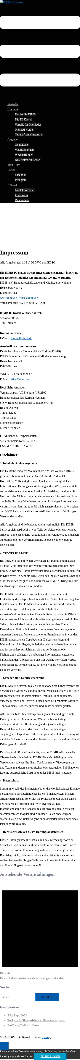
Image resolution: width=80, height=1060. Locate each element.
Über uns (12, 109)
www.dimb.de (8, 297)
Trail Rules (13, 164)
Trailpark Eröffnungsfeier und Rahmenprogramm (36, 1020)
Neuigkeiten (22, 144)
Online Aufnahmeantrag (29, 134)
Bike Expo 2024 (17, 1015)
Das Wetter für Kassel (28, 159)
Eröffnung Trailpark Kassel (23, 1025)
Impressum (21, 195)
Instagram (20, 179)
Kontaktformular (24, 190)
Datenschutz (22, 200)
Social (11, 170)
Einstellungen (50, 1056)
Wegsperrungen (24, 154)
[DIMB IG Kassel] (11, 2)
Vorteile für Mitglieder (28, 124)
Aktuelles (13, 139)
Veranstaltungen (24, 149)
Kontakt (12, 185)
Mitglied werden (24, 129)
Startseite (12, 104)
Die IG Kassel (23, 119)
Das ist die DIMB (25, 114)
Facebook (20, 174)
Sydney (46, 1037)
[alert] (40, 931)
